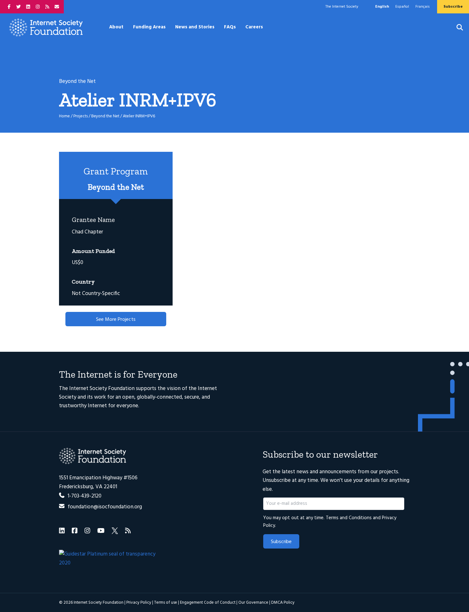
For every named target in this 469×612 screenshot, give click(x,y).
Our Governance (253, 602)
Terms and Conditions (349, 518)
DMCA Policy (282, 602)
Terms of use (165, 602)
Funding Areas (149, 27)
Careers (254, 27)
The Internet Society (341, 7)
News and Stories (194, 27)
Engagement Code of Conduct (207, 602)
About (116, 27)
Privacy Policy (138, 602)
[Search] (456, 27)
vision (174, 388)
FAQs (230, 27)
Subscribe (281, 542)
